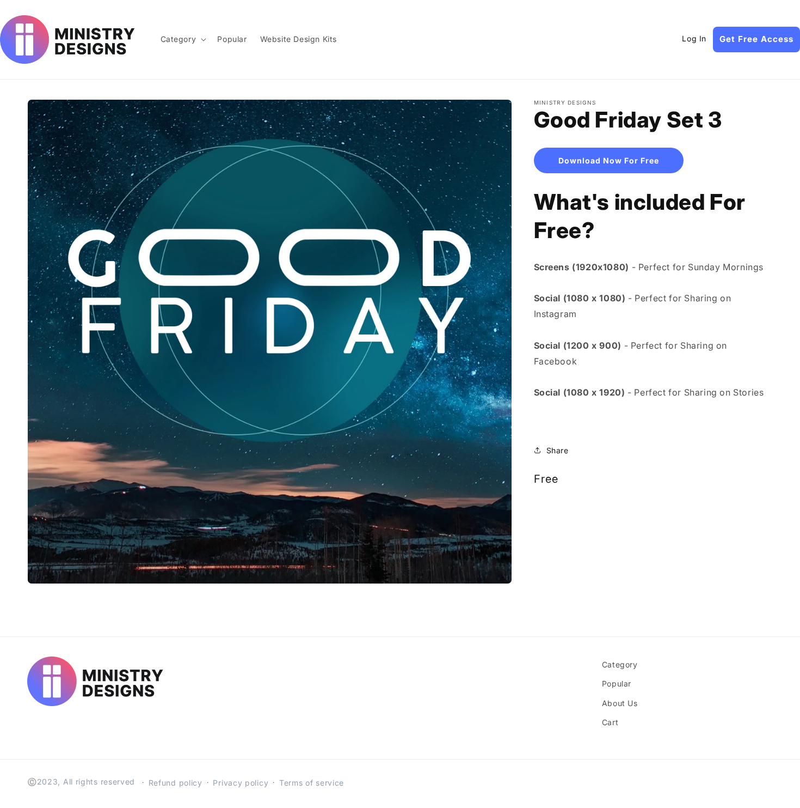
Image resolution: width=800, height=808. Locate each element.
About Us (620, 703)
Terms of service (311, 782)
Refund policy (175, 782)
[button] (182, 39)
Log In (694, 38)
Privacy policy (240, 782)
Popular (616, 683)
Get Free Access (756, 39)
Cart (610, 722)
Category (620, 664)
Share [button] (557, 450)
